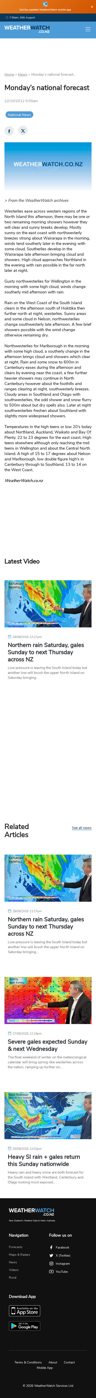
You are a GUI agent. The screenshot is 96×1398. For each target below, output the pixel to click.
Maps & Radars (19, 1255)
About (52, 1362)
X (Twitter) (63, 1255)
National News (19, 114)
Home (9, 74)
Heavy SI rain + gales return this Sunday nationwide (44, 1160)
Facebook (62, 1247)
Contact (69, 1362)
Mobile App (45, 1368)
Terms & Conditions (28, 1362)
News (22, 74)
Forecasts (16, 1247)
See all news (82, 828)
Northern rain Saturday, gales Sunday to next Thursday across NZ (46, 652)
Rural (12, 1277)
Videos (14, 1270)
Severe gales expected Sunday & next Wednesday (47, 1045)
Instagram (63, 1264)
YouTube (62, 1272)
